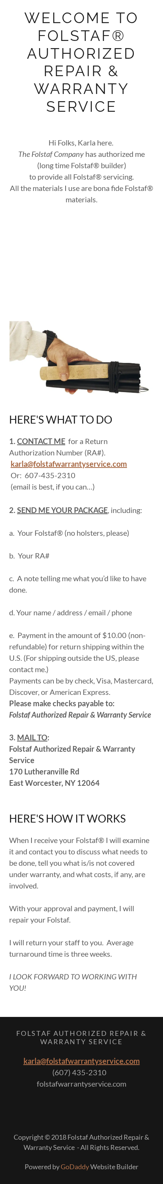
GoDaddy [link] (75, 1166)
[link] (81, 62)
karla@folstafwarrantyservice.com (82, 1060)
